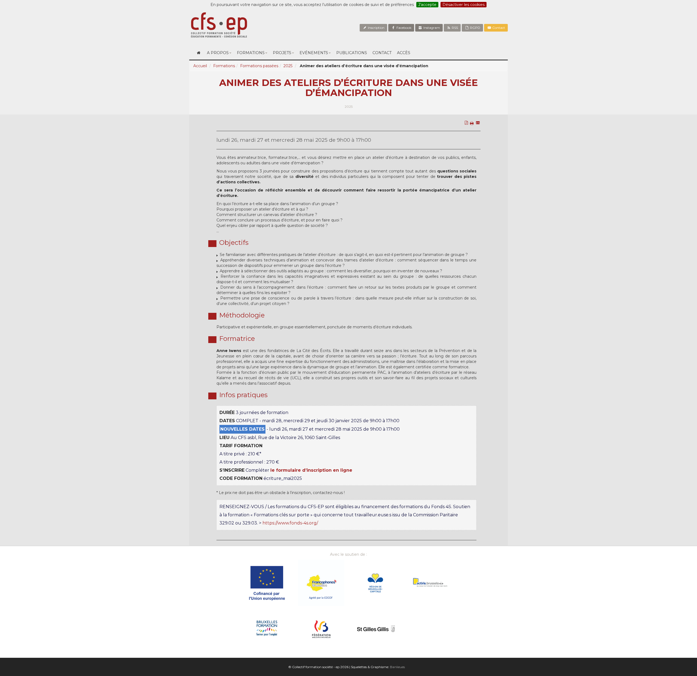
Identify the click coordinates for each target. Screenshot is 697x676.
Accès (403, 52)
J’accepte (427, 4)
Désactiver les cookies (463, 4)
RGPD (474, 28)
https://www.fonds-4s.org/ (290, 523)
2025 (287, 65)
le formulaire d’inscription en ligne (311, 470)
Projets (282, 52)
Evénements (313, 52)
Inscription (375, 28)
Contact (498, 28)
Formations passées (259, 65)
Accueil (200, 65)
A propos (218, 52)
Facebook (403, 28)
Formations (251, 52)
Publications (351, 52)
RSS (454, 28)
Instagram (431, 28)
